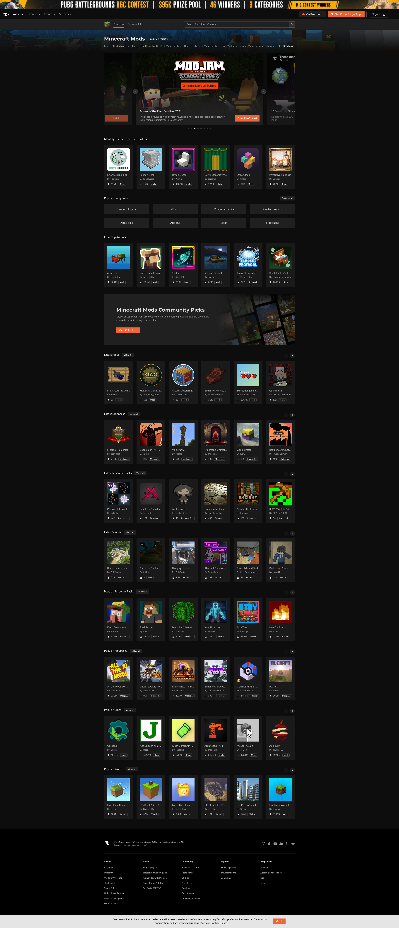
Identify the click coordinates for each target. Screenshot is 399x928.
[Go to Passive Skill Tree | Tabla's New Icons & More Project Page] (118, 501)
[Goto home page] (13, 14)
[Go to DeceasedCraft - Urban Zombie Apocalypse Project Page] (151, 678)
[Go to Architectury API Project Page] (215, 738)
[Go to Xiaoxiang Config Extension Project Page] (151, 382)
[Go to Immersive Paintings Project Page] (280, 167)
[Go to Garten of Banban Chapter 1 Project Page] (151, 560)
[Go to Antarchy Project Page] (118, 265)
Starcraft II (109, 888)
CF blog (185, 878)
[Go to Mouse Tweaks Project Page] (248, 738)
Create (48, 14)
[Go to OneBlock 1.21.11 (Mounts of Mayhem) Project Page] (151, 797)
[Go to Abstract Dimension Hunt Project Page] (215, 560)
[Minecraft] (107, 24)
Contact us (226, 878)
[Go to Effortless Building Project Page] (118, 167)
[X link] (287, 844)
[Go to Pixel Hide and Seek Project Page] (248, 560)
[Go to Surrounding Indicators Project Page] (248, 382)
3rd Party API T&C (152, 888)
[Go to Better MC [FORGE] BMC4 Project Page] (215, 678)
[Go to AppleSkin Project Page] (280, 738)
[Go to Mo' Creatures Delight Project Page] (118, 382)
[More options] (393, 14)
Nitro (262, 883)
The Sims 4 (109, 883)
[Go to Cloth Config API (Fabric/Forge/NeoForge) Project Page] (183, 738)
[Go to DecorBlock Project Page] (248, 167)
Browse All (134, 24)
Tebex (262, 878)
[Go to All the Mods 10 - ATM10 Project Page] (118, 678)
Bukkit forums (188, 893)
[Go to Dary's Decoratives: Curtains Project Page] (215, 167)
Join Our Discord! (190, 868)
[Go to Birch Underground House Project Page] (118, 560)
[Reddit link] (293, 844)
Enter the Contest (247, 118)
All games (108, 868)
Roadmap (186, 888)
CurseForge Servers (191, 898)
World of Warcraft (113, 878)
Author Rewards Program (155, 878)
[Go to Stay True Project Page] (248, 619)
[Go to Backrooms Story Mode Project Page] (280, 560)
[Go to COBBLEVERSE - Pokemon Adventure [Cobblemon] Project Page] (248, 678)
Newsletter (187, 883)
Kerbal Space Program (114, 893)
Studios (64, 14)
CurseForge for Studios (271, 873)
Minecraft (108, 873)
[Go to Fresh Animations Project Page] (118, 619)
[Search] (292, 24)
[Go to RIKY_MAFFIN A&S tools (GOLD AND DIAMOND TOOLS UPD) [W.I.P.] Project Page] (280, 501)
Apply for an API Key (153, 883)
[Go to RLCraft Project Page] (280, 678)
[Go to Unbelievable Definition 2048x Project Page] (215, 501)
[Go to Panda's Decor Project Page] (151, 167)
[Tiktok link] (269, 844)
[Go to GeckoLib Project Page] (118, 738)
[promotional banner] (199, 4)
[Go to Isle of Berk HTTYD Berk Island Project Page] (215, 797)
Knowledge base (228, 868)
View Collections (128, 330)
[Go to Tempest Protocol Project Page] (248, 265)
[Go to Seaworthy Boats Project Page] (215, 265)
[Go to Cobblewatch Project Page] (248, 442)
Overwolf (264, 868)
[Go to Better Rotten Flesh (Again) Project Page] (215, 382)
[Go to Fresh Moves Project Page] (151, 619)
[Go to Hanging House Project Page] (183, 560)
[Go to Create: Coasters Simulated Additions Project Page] (183, 382)
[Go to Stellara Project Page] (183, 265)
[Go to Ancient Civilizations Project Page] (248, 501)
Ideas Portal (187, 873)
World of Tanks (111, 904)
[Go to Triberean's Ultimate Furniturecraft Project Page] (215, 442)
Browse (32, 14)
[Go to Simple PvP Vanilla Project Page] (151, 501)
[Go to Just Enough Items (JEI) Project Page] (151, 738)
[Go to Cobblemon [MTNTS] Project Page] (151, 442)
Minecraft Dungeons (114, 898)
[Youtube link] (275, 844)
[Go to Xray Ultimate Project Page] (215, 619)
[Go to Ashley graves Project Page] (183, 501)
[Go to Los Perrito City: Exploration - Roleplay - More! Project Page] (248, 797)
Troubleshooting (228, 873)
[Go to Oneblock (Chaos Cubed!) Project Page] (118, 797)
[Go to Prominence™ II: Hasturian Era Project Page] (183, 678)
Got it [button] (279, 921)
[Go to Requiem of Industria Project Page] (280, 442)
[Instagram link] (263, 844)
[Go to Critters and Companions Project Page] (151, 265)
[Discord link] (281, 844)
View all (128, 354)
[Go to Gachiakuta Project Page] (280, 382)
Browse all (287, 198)
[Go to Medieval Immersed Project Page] (118, 442)
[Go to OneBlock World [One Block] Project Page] (280, 797)
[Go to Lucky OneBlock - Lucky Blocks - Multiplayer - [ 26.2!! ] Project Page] (183, 797)
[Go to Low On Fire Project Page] (280, 619)
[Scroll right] (292, 355)
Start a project (150, 868)
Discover (118, 24)
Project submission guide (155, 873)
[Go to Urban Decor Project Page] (183, 167)
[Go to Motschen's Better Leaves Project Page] (183, 619)
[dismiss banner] (394, 5)
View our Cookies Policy (213, 923)
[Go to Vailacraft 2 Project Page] (183, 442)
